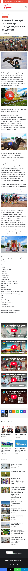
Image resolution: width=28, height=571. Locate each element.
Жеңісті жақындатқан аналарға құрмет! (20, 435)
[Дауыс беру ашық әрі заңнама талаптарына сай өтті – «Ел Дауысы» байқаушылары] (5, 540)
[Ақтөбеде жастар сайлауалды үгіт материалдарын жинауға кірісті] (5, 481)
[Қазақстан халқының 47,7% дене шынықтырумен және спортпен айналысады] (5, 532)
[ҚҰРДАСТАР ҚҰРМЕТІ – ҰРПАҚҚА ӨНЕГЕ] (5, 504)
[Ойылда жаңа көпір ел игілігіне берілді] (5, 525)
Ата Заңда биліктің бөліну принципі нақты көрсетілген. (20, 450)
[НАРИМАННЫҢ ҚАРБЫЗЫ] (5, 474)
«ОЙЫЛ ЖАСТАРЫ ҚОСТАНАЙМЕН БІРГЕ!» (6, 450)
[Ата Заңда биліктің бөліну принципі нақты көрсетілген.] (21, 443)
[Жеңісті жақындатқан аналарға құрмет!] (21, 429)
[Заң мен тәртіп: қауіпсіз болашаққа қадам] (5, 466)
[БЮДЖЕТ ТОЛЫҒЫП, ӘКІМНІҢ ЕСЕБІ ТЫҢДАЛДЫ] (5, 511)
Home (4, 14)
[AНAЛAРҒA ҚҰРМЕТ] (7, 429)
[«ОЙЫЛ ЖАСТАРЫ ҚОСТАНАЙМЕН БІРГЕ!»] (7, 443)
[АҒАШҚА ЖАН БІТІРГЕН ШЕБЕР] (5, 518)
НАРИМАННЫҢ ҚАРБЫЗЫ (18, 471)
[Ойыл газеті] (8, 6)
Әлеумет (8, 14)
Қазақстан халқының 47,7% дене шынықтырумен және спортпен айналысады (18, 531)
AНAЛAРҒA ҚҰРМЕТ (6, 434)
